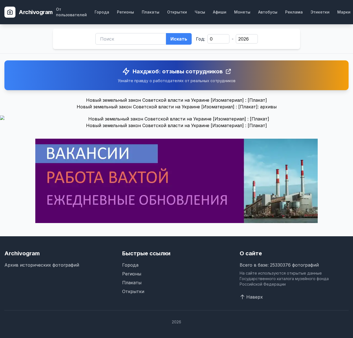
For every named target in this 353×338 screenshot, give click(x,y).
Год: (200, 39)
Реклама (294, 12)
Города (102, 12)
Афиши (219, 12)
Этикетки (320, 12)
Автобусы (267, 12)
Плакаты (150, 12)
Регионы (125, 12)
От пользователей (71, 12)
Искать (178, 39)
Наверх (254, 297)
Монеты (242, 12)
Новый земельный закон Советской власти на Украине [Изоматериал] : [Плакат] (176, 125)
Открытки (177, 12)
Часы (200, 12)
